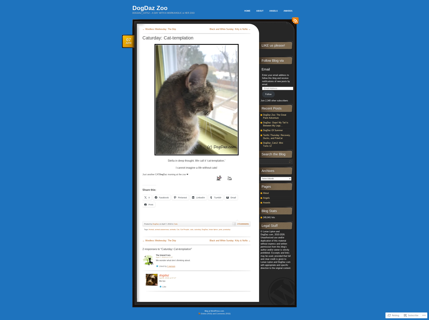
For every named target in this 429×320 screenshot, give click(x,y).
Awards (288, 11)
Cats (175, 224)
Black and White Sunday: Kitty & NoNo (230, 29)
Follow (268, 94)
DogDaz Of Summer (273, 130)
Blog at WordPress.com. (214, 311)
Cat (178, 229)
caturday (197, 229)
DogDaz (156, 224)
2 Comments (243, 224)
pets (220, 229)
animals (173, 229)
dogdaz (164, 275)
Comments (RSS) (223, 314)
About (259, 11)
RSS (294, 22)
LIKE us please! (273, 45)
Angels (273, 11)
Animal (151, 229)
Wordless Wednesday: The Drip (159, 29)
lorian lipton (213, 229)
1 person (171, 266)
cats (191, 229)
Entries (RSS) (206, 314)
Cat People (184, 229)
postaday (226, 229)
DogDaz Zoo (150, 8)
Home (247, 11)
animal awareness (162, 229)
